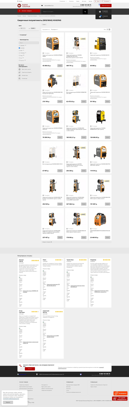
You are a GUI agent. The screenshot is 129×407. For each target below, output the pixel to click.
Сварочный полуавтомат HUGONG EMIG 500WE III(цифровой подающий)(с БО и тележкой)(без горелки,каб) (75, 199)
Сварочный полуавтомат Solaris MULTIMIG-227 (78, 286)
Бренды (90, 1)
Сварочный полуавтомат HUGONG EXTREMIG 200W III (52, 55)
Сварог (44, 24)
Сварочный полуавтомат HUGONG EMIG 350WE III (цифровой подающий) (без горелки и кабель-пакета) (76, 129)
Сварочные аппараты (26, 72)
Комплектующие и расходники (26, 388)
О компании (62, 1)
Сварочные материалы (47, 390)
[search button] (85, 11)
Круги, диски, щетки (26, 69)
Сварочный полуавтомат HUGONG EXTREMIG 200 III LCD (52, 129)
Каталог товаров (27, 11)
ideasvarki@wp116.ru (49, 5)
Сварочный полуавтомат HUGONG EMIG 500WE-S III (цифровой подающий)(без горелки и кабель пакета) (51, 232)
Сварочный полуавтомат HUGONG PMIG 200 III (100, 93)
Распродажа (105, 1)
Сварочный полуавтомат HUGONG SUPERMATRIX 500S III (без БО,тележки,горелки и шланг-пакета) (74, 56)
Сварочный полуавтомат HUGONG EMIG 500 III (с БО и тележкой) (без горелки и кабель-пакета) (52, 199)
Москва (20, 1)
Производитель (24, 39)
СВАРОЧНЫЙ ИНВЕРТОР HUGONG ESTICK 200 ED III (100, 231)
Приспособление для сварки (25, 386)
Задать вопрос (94, 386)
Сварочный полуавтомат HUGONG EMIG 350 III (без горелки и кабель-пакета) (76, 231)
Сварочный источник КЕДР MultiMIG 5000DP (53, 336)
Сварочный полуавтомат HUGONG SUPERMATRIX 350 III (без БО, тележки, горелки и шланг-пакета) (74, 165)
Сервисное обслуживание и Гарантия (99, 384)
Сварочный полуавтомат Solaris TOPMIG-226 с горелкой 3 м (101, 291)
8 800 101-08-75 (85, 5)
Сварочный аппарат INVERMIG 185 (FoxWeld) (30, 291)
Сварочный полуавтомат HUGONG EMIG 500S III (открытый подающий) (53, 93)
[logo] (21, 374)
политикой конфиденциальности (11, 398)
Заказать (30, 368)
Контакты (71, 1)
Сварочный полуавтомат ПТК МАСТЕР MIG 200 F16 (53, 285)
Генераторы (24, 78)
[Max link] (99, 4)
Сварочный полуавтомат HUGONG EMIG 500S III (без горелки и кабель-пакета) (100, 198)
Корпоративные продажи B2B (73, 384)
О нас (67, 390)
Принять (8, 402)
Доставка (84, 1)
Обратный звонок (106, 5)
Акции (97, 1)
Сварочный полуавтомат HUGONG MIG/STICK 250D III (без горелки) (100, 164)
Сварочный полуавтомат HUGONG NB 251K (99, 55)
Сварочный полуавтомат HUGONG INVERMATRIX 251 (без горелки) (97, 129)
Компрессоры (25, 75)
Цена (20, 25)
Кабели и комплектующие (47, 388)
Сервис (77, 1)
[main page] (28, 5)
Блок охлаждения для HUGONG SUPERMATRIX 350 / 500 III (76, 93)
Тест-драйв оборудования (121, 398)
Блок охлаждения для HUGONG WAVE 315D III (52, 164)
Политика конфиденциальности (73, 392)
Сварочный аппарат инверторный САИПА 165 (30, 342)
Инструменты (45, 384)
